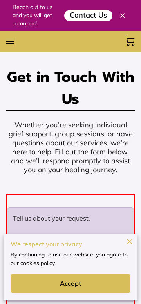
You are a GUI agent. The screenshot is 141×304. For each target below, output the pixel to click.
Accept (70, 283)
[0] (130, 41)
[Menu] (10, 41)
